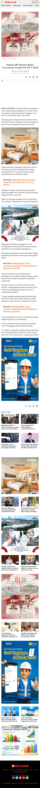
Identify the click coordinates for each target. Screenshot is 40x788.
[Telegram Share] (33, 77)
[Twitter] (16, 777)
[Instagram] (20, 777)
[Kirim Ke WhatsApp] (37, 77)
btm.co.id (15, 71)
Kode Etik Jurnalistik (20, 772)
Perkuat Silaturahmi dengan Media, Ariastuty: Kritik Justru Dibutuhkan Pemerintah (9, 568)
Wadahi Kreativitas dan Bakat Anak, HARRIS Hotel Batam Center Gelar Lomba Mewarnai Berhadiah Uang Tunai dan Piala (29, 635)
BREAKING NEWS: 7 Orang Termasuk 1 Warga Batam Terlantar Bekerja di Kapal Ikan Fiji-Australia (10, 427)
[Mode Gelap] (33, 2)
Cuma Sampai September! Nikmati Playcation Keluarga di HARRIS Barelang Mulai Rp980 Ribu (9, 635)
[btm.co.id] (10, 2)
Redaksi (5, 770)
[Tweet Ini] (29, 77)
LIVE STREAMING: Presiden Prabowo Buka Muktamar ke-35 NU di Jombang (29, 719)
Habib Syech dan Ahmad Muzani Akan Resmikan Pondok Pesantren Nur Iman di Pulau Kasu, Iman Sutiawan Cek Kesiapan (29, 446)
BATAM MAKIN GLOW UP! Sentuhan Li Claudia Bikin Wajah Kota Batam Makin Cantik (29, 509)
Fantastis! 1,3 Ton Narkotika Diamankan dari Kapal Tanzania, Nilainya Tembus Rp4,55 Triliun (9, 446)
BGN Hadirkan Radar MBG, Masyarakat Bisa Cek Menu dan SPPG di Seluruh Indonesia (9, 719)
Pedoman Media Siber (24, 770)
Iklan (35, 770)
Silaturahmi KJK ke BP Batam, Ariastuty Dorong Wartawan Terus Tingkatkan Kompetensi (29, 568)
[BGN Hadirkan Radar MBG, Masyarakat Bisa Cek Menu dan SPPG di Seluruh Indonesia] (10, 711)
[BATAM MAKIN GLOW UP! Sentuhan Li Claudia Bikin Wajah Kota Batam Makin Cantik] (30, 501)
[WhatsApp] (27, 777)
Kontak (12, 770)
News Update (24, 71)
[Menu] (2, 2)
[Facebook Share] (26, 77)
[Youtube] (23, 777)
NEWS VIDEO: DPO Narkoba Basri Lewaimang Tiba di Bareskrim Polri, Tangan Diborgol (29, 427)
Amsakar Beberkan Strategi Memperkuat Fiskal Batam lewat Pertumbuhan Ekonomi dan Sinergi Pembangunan (9, 509)
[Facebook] (13, 777)
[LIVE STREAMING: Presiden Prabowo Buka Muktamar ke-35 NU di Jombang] (30, 711)
